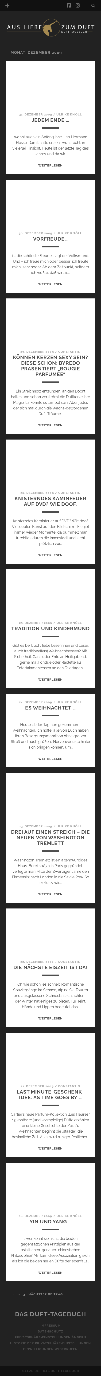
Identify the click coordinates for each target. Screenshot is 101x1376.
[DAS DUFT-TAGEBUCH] (50, 35)
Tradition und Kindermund (50, 628)
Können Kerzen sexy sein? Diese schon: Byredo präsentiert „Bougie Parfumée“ (50, 365)
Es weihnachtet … (50, 708)
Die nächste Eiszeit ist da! (50, 967)
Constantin (69, 351)
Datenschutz (50, 1331)
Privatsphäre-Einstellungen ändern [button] (50, 1337)
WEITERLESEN (50, 165)
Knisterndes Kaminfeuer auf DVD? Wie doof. (50, 501)
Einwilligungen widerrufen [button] (50, 1349)
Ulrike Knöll (69, 114)
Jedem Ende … (50, 120)
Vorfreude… (50, 239)
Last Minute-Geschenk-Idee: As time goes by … (50, 1094)
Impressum (50, 1325)
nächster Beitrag (45, 1294)
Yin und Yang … (51, 1222)
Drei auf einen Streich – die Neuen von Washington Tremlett (50, 837)
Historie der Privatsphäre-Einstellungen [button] (50, 1343)
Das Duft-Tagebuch (50, 1314)
